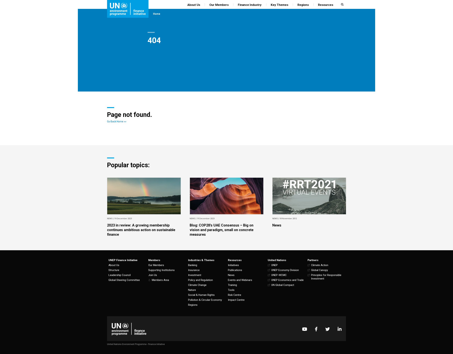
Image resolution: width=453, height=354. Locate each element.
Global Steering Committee (124, 280)
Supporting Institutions (161, 270)
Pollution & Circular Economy (205, 300)
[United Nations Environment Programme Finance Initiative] (129, 329)
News (231, 275)
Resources (325, 5)
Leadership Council (119, 275)
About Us (193, 5)
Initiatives (233, 265)
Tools (231, 290)
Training (232, 285)
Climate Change (197, 285)
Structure (113, 270)
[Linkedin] (340, 329)
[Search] (342, 4)
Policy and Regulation (200, 280)
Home (156, 13)
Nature (192, 290)
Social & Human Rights (201, 295)
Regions (303, 5)
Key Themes (279, 5)
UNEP (274, 265)
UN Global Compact (282, 285)
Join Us (152, 275)
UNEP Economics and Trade (287, 280)
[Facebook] (316, 329)
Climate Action (319, 265)
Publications (235, 270)
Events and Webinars (240, 280)
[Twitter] (327, 329)
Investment (194, 275)
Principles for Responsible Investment (326, 276)
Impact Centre (236, 300)
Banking (192, 265)
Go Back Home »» (116, 121)
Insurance (194, 270)
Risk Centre (234, 295)
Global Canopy (319, 270)
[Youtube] (304, 329)
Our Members (219, 5)
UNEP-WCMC (279, 275)
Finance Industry (250, 5)
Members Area (160, 280)
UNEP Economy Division (285, 270)
